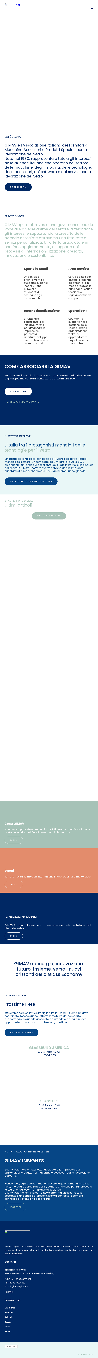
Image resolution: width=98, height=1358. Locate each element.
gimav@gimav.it (17, 378)
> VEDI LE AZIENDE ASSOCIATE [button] (22, 401)
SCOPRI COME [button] (18, 391)
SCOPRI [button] (13, 840)
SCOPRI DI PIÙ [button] (18, 187)
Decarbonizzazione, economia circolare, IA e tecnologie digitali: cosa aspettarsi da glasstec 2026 (47, 690)
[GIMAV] (18, 8)
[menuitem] (49, 1308)
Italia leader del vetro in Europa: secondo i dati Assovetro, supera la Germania (41, 600)
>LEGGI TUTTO (13, 611)
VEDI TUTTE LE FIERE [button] (21, 1032)
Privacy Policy (12, 1346)
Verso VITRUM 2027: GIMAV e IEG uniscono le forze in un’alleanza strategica (45, 779)
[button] (92, 8)
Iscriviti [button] (15, 1207)
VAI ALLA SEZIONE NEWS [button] (48, 516)
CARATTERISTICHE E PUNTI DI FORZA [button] (31, 481)
